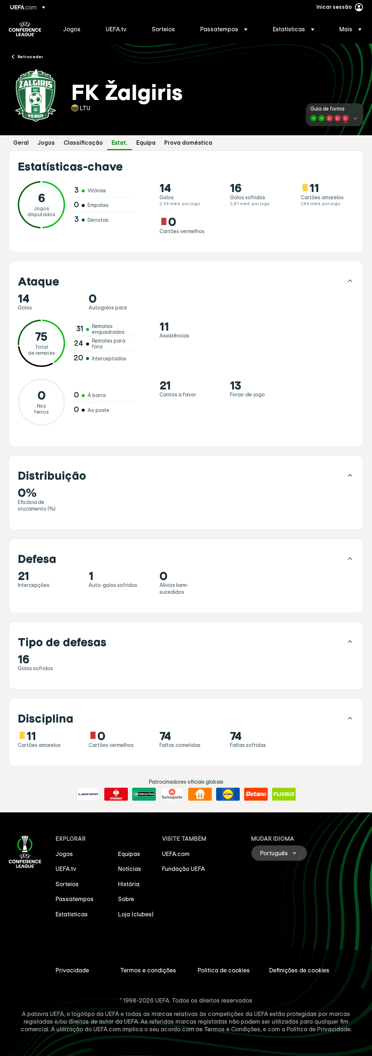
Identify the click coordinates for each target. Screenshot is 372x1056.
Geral (21, 143)
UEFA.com (176, 854)
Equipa (145, 143)
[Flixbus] (284, 794)
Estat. (120, 143)
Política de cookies (224, 970)
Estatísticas (72, 914)
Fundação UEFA (183, 868)
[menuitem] (75, 29)
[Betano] (256, 794)
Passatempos (75, 899)
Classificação (83, 143)
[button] (223, 29)
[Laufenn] (88, 794)
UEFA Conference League (25, 29)
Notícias (129, 868)
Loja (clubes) (136, 914)
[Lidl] (228, 794)
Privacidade (72, 970)
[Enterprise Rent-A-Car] (144, 794)
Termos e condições (148, 970)
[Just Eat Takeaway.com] (200, 794)
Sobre (126, 899)
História (129, 884)
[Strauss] (116, 794)
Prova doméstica (188, 143)
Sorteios (67, 884)
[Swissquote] (172, 794)
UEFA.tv (66, 868)
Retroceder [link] (30, 56)
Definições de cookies (299, 970)
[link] (71, 29)
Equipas (129, 854)
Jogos (46, 143)
